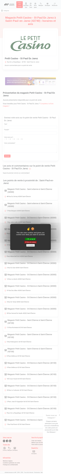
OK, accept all (31, 239)
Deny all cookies (31, 242)
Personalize (30, 245)
